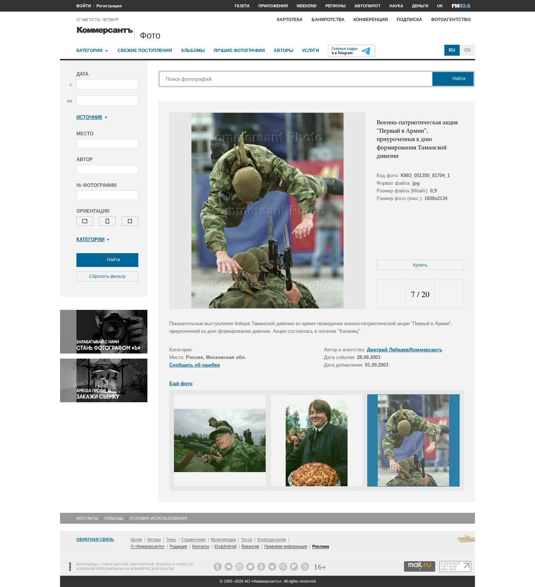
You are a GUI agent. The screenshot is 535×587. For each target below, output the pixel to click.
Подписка (409, 19)
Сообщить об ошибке (194, 365)
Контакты (87, 518)
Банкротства (328, 19)
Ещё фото (181, 383)
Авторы (283, 50)
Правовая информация (285, 546)
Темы (171, 539)
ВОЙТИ (83, 6)
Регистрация (109, 6)
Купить (420, 265)
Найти (113, 259)
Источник (89, 117)
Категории (89, 50)
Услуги (310, 50)
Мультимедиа (223, 539)
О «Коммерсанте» (148, 546)
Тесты (246, 539)
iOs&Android (225, 546)
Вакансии (250, 546)
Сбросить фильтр (107, 276)
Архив (136, 539)
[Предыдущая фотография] (391, 294)
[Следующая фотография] (449, 294)
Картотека (290, 19)
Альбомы (193, 50)
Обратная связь (95, 539)
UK (440, 6)
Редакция (178, 546)
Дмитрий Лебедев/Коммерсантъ (404, 349)
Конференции (370, 19)
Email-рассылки (271, 539)
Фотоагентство (451, 19)
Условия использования (158, 518)
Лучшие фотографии (239, 50)
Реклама (320, 546)
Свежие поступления (145, 50)
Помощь (113, 518)
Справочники (193, 539)
